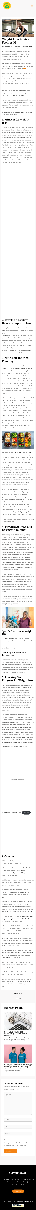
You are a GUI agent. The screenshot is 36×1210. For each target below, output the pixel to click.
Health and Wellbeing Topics (23, 46)
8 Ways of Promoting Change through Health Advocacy (18, 1066)
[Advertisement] (18, 241)
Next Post (18, 998)
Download (26, 812)
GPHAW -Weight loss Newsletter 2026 (11, 812)
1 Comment (7, 1069)
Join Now (18, 1191)
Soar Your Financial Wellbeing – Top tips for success (15, 1034)
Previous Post (18, 993)
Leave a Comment (7, 46)
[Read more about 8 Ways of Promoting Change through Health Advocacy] (18, 1053)
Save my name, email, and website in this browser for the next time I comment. (16, 1144)
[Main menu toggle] (32, 6)
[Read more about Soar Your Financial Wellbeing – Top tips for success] (18, 1020)
